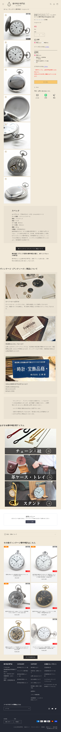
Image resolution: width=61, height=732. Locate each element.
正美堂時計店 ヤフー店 (49, 670)
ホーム (5, 9)
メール (37, 97)
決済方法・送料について (36, 671)
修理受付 (33, 691)
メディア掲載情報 (35, 694)
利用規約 (43, 727)
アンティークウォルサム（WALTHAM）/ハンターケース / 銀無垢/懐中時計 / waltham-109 (44, 648)
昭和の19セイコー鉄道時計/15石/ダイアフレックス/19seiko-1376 (17, 575)
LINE (45, 97)
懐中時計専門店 (20, 727)
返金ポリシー (27, 727)
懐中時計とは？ (34, 667)
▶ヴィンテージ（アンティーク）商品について (30, 248)
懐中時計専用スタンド (22, 682)
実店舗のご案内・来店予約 (36, 687)
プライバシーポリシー (35, 727)
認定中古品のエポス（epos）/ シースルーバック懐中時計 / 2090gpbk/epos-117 (44, 612)
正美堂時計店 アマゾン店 (49, 675)
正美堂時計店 (47, 667)
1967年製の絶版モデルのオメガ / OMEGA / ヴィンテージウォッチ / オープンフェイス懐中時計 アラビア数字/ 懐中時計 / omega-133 (44, 576)
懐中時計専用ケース (22, 679)
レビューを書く (30, 521)
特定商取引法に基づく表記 (52, 728)
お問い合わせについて (36, 676)
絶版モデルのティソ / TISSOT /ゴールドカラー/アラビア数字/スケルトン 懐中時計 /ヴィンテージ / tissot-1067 (16, 648)
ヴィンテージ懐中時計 (15, 9)
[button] (3, 4)
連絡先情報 (55, 727)
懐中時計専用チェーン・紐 (22, 675)
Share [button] (37, 87)
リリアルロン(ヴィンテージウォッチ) (50, 680)
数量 (35, 31)
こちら (47, 47)
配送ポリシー (48, 727)
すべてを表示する (30, 657)
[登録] (28, 708)
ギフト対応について (36, 682)
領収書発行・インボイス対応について (37, 698)
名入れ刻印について (36, 679)
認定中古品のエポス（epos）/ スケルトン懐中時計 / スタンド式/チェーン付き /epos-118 (17, 612)
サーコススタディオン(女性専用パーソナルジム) (50, 685)
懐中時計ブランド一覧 (22, 667)
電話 (54, 97)
